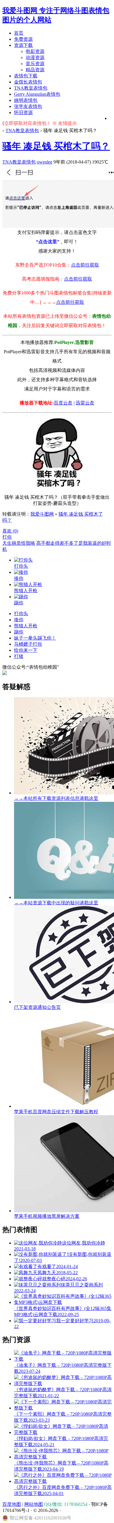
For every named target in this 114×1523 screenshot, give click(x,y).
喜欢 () (10, 530)
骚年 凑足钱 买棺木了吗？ (56, 146)
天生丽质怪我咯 (18, 543)
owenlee (44, 161)
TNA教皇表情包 (30, 88)
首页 (18, 33)
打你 (7, 537)
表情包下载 (25, 75)
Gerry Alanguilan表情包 (37, 94)
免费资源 (23, 39)
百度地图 (11, 1504)
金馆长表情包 (28, 81)
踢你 (18, 631)
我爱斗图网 (42, 514)
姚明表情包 (25, 100)
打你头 (21, 613)
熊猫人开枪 (25, 625)
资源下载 (23, 45)
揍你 (18, 619)
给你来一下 (25, 650)
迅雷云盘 (85, 402)
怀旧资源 (23, 112)
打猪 (18, 656)
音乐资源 (35, 63)
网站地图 (33, 1504)
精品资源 (35, 69)
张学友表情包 (28, 106)
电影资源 (35, 51)
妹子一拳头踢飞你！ (35, 638)
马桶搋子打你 (28, 644)
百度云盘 (63, 402)
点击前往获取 (85, 264)
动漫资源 (35, 57)
